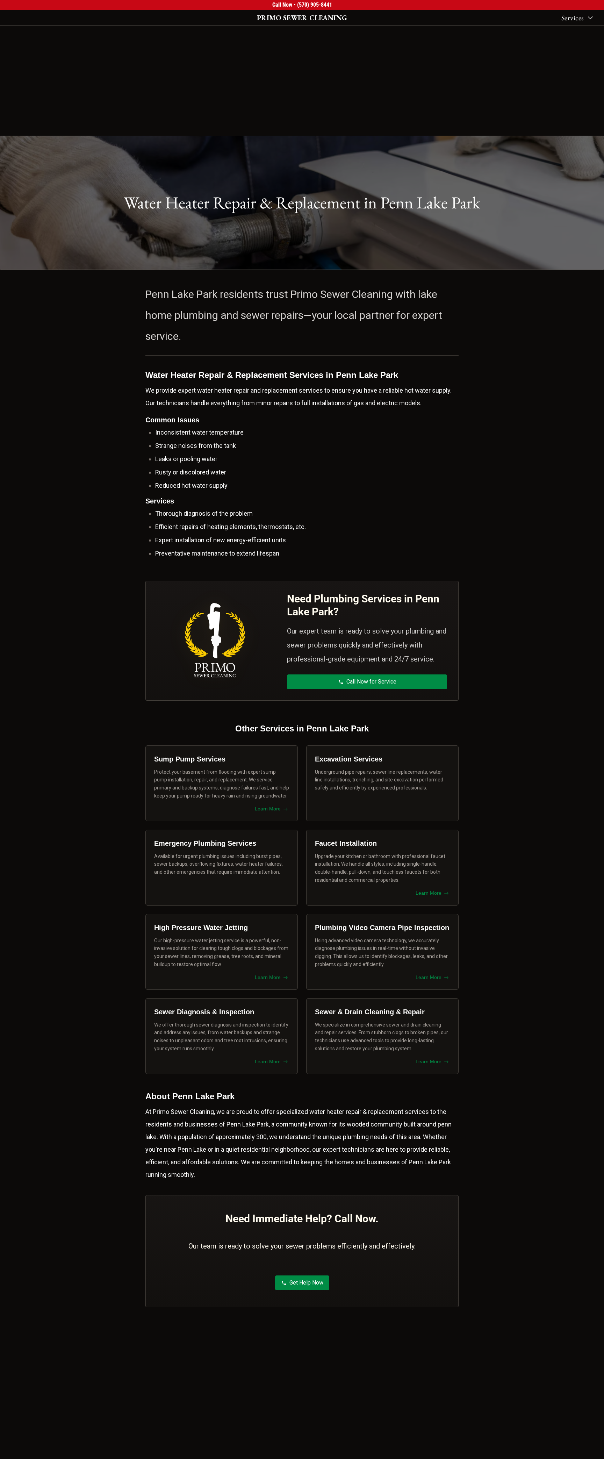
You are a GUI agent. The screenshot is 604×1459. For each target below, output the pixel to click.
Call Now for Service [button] (371, 681)
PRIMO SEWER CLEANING (302, 17)
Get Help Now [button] (306, 1282)
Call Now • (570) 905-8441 (302, 4)
